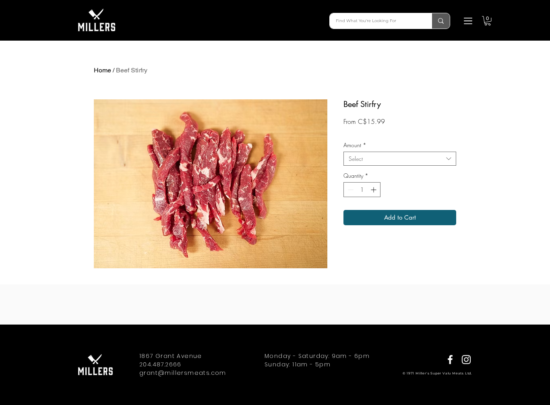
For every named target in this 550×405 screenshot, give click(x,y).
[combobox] (399, 159)
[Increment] (374, 190)
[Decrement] (350, 190)
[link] (487, 21)
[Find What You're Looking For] (441, 21)
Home (102, 70)
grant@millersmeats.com (182, 373)
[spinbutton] (362, 190)
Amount (354, 145)
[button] (468, 21)
